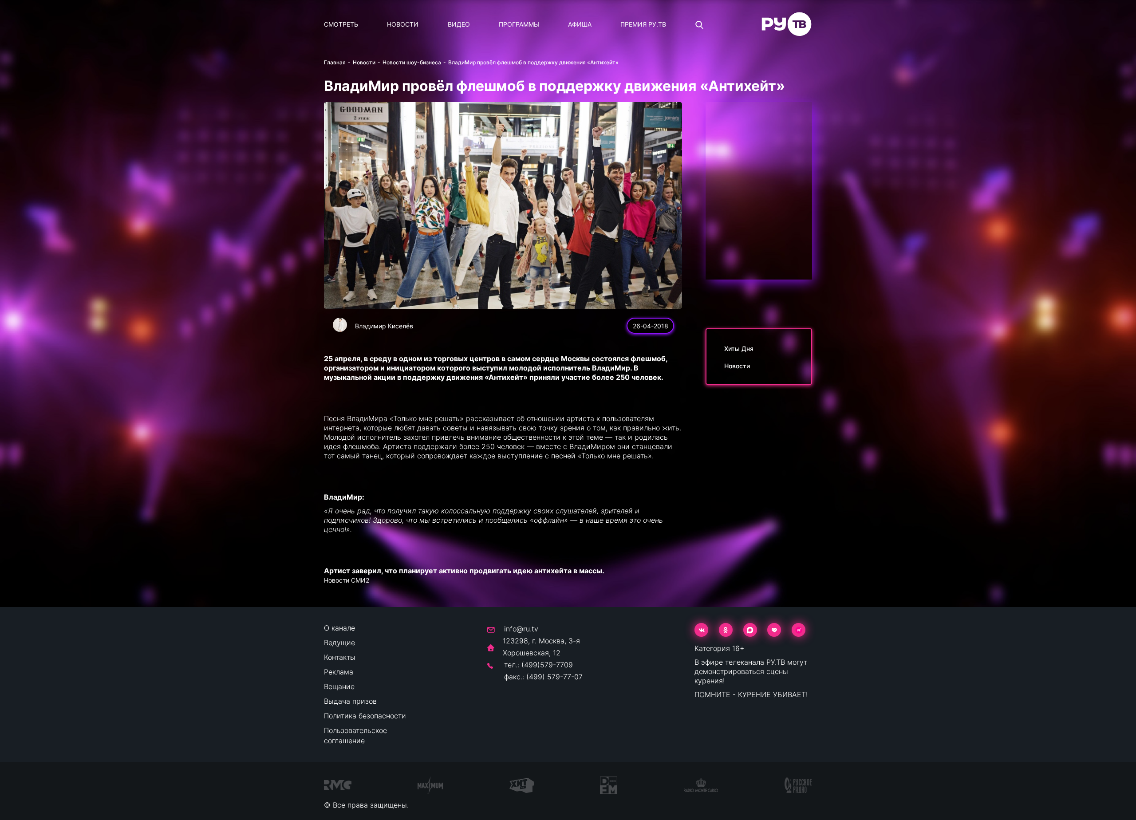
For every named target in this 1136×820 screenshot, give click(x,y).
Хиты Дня (738, 348)
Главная (335, 62)
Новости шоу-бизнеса (412, 62)
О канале (339, 627)
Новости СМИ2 (346, 580)
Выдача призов (350, 701)
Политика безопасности (365, 715)
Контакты (339, 657)
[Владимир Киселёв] (340, 325)
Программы (519, 24)
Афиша (580, 24)
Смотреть (341, 24)
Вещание (339, 686)
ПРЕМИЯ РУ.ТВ (643, 24)
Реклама (338, 671)
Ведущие (339, 642)
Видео (459, 24)
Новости (402, 24)
